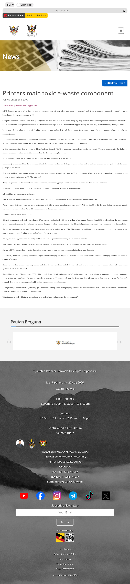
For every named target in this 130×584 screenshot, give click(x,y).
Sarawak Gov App (65, 530)
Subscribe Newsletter (65, 505)
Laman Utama (20, 5)
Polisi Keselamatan (65, 568)
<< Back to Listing (115, 83)
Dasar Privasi (65, 559)
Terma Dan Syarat (65, 564)
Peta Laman (65, 549)
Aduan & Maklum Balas (65, 554)
